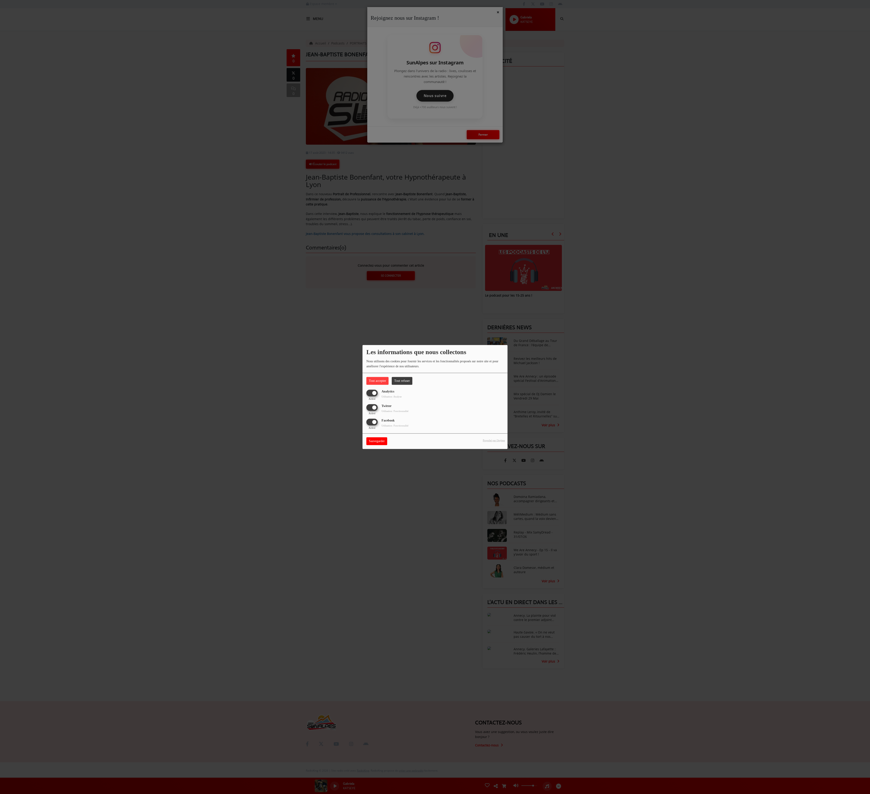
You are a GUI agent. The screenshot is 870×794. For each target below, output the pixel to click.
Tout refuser (402, 380)
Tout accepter (377, 380)
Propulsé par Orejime (494, 440)
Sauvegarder (377, 441)
